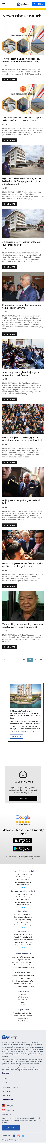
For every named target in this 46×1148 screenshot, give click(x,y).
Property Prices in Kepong (23, 942)
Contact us (6, 1096)
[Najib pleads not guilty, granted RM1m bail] (23, 482)
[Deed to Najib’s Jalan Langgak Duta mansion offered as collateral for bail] (23, 419)
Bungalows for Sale (23, 960)
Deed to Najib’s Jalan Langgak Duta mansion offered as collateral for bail (22, 439)
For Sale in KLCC (23, 885)
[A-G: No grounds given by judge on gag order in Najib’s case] (23, 354)
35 (36, 660)
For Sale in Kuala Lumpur (23, 874)
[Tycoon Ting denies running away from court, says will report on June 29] (23, 606)
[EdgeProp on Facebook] (14, 1135)
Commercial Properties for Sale (23, 968)
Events (23, 1005)
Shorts (23, 1002)
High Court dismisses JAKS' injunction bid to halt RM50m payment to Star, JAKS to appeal (22, 181)
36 (41, 660)
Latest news (23, 994)
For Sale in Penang (23, 877)
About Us (5, 1083)
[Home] (23, 4)
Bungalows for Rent (23, 978)
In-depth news (23, 1000)
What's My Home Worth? (23, 1016)
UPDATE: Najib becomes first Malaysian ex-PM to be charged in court (22, 565)
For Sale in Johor (23, 879)
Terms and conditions (10, 1087)
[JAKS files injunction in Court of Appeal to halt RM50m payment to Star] (23, 99)
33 (24, 660)
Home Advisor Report (12, 1061)
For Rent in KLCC (23, 905)
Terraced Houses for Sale (23, 965)
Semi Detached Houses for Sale (23, 962)
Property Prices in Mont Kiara (23, 940)
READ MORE (9, 79)
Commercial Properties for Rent (23, 986)
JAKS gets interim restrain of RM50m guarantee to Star (21, 243)
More (23, 887)
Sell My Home (23, 1018)
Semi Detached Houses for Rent (23, 981)
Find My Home (23, 1021)
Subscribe (23, 798)
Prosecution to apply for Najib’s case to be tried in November (21, 306)
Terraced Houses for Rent (23, 984)
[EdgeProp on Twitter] (23, 1135)
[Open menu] (3, 4)
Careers (4, 1079)
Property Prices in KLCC (23, 945)
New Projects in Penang (23, 920)
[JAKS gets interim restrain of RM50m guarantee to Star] (23, 223)
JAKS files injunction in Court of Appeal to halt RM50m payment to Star (22, 119)
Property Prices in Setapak (23, 937)
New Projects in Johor (23, 922)
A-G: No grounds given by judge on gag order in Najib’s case (21, 374)
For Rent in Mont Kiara (23, 902)
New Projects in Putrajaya (23, 925)
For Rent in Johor (23, 899)
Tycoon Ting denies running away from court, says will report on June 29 (23, 625)
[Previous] (4, 660)
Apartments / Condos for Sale (23, 957)
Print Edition (38, 4)
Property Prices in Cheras (23, 934)
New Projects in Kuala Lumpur (23, 914)
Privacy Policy (6, 1091)
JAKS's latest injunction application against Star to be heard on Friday (21, 60)
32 (18, 660)
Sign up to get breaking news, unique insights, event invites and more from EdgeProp (23, 790)
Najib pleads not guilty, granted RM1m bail (22, 502)
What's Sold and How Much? (23, 1013)
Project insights (37, 1061)
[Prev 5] (13, 660)
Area (27, 1061)
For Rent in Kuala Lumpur (23, 894)
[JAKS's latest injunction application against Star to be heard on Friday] (23, 40)
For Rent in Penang (23, 897)
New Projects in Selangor (23, 917)
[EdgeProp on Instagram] (18, 1135)
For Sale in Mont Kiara (23, 882)
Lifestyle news (23, 997)
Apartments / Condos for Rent (23, 976)
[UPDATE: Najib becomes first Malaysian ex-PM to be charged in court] (23, 545)
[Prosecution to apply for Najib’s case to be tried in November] (23, 286)
